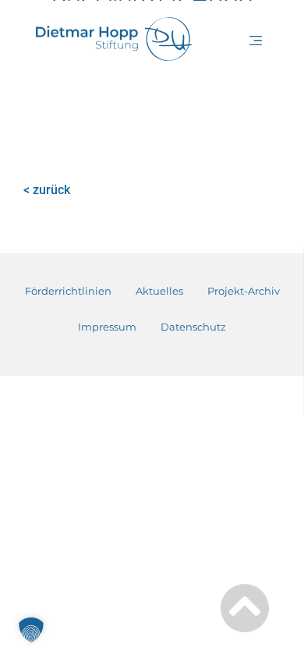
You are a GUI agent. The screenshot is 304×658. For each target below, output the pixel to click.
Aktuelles (159, 291)
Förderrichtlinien (68, 291)
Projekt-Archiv (243, 291)
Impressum (107, 326)
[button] (257, 45)
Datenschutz (193, 326)
